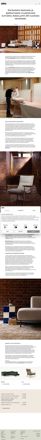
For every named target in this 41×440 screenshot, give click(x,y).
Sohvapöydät (3, 434)
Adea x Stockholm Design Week (10, 396)
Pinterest (38, 436)
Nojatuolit (2, 432)
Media (21, 434)
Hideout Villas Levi (6, 404)
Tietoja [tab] (34, 210)
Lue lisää (24, 394)
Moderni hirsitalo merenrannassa (10, 402)
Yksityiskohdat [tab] (20, 210)
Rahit (2, 433)
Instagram (38, 434)
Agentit (21, 433)
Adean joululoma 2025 (7, 394)
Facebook (38, 433)
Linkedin (38, 435)
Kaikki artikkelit (6, 408)
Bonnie (3, 382)
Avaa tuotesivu (6, 384)
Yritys (12, 435)
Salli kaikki (33, 231)
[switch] (15, 227)
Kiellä (7, 231)
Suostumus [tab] (7, 210)
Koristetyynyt (3, 437)
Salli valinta (20, 231)
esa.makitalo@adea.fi (21, 361)
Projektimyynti (13, 433)
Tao (23, 382)
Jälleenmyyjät (22, 432)
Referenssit (12, 432)
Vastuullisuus (13, 437)
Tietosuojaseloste (24, 436)
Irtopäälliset (3, 436)
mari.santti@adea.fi (20, 362)
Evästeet (22, 438)
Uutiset (12, 438)
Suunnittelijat (13, 436)
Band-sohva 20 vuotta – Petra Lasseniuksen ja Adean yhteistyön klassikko (9, 399)
